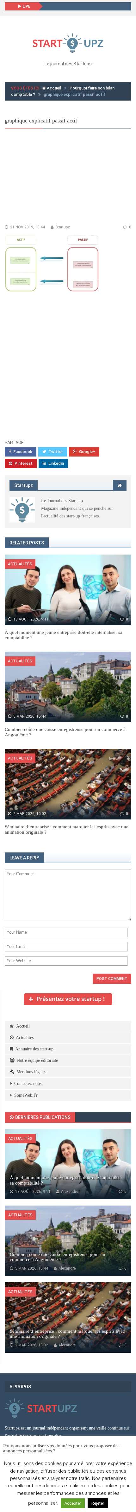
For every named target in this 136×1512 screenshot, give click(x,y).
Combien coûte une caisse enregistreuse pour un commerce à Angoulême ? (57, 1257)
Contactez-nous (27, 1083)
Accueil (53, 88)
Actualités (20, 564)
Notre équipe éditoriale (37, 1060)
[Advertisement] (68, 178)
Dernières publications (42, 1117)
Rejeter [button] (97, 1503)
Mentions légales (31, 1071)
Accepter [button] (73, 1503)
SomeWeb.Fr (26, 1095)
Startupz (62, 227)
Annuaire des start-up (34, 1049)
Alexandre (69, 1191)
